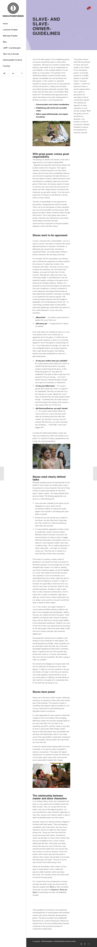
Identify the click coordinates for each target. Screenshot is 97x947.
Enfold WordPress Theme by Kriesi (65, 941)
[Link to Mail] (13, 73)
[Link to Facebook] (21, 73)
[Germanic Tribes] (2, 473)
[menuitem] (13, 24)
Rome (52, 887)
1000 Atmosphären (47, 941)
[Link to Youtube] (4, 73)
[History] (95, 473)
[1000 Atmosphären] (13, 10)
